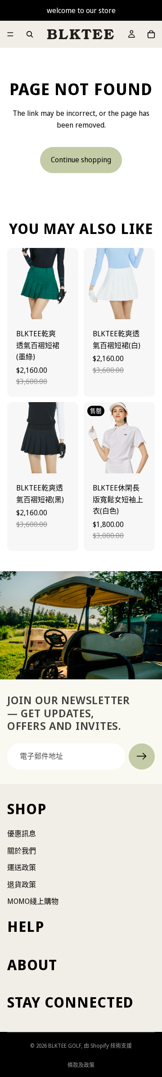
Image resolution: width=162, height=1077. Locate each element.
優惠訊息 (21, 834)
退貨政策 (21, 884)
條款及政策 (81, 1065)
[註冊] (142, 756)
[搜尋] (30, 34)
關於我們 (21, 851)
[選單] (10, 34)
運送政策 (21, 867)
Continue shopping (81, 160)
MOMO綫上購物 (32, 902)
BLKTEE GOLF (64, 1046)
